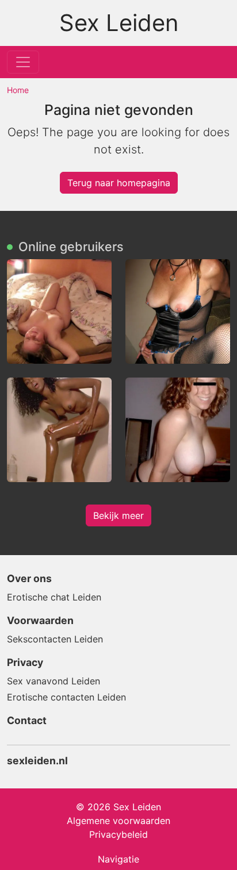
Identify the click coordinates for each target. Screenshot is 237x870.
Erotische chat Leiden (54, 597)
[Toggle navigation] (23, 62)
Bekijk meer (118, 515)
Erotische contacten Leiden (66, 697)
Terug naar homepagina (118, 182)
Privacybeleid (118, 834)
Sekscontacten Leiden (55, 639)
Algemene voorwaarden (118, 820)
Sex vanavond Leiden (53, 681)
